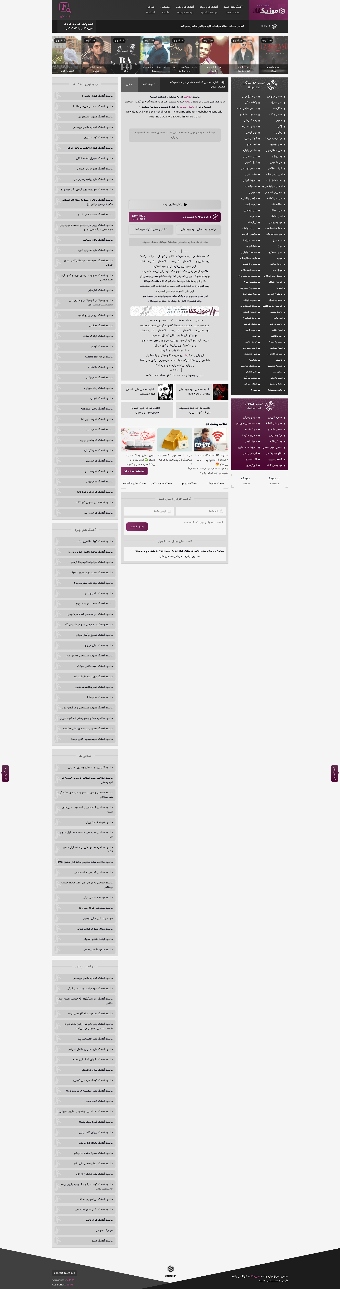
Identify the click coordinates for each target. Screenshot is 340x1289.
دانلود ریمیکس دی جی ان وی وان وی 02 (89, 625)
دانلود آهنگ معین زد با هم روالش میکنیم (88, 729)
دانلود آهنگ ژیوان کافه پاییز (96, 1132)
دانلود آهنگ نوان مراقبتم (97, 1070)
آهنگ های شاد (215, 483)
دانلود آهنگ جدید (102, 1241)
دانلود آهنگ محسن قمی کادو (95, 215)
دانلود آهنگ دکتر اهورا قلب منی (94, 1209)
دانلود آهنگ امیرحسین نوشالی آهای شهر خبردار (88, 263)
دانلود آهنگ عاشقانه (100, 367)
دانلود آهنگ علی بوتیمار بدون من (93, 179)
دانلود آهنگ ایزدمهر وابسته (96, 1199)
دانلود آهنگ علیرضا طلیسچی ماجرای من (90, 656)
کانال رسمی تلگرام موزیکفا (151, 229)
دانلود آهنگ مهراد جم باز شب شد (93, 677)
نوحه (187, 102)
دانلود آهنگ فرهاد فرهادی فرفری (93, 1080)
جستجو (65, 16)
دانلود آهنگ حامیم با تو (99, 593)
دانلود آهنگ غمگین (101, 326)
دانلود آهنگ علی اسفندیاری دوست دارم (89, 1091)
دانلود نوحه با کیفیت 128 (196, 217)
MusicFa (265, 26)
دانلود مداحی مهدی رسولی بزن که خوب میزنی (86, 718)
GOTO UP (170, 1276)
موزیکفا (268, 10)
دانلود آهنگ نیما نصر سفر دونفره (93, 583)
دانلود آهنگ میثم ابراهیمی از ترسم (92, 562)
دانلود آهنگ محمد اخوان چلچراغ (94, 604)
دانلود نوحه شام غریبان (99, 822)
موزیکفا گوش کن (134, 471)
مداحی (129, 85)
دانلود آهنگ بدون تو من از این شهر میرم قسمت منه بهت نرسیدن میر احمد (89, 1026)
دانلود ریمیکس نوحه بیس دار (95, 908)
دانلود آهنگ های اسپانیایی (96, 440)
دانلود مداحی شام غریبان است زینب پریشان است (87, 809)
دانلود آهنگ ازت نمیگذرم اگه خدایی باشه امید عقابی (85, 1001)
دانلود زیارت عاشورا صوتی (98, 939)
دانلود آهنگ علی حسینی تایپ (95, 250)
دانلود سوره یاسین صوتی (98, 949)
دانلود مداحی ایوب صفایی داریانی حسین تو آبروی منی (87, 780)
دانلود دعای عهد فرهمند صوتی (95, 929)
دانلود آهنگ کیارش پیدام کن (95, 117)
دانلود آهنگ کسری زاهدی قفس (94, 687)
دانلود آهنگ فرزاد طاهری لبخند (94, 541)
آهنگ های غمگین (161, 483)
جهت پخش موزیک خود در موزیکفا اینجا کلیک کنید (78, 26)
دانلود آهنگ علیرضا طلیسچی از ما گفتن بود (87, 708)
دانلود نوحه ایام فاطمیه (99, 357)
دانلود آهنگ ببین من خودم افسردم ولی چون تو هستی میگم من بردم (86, 227)
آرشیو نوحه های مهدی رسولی (198, 229)
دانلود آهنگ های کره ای (98, 450)
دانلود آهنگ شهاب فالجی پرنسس (93, 127)
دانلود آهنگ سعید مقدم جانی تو (93, 1153)
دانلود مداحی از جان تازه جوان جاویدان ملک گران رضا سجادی (85, 795)
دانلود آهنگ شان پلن (100, 290)
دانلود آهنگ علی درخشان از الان (94, 1174)
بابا (186, 355)
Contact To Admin (64, 1273)
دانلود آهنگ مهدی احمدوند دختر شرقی (90, 148)
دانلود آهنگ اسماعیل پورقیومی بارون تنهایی (86, 1111)
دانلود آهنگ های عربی (99, 430)
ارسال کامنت (137, 527)
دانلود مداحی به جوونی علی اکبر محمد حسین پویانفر (86, 885)
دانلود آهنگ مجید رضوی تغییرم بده (92, 739)
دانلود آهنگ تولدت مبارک (98, 336)
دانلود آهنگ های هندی (99, 471)
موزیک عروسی (104, 1230)
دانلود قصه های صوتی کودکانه (94, 502)
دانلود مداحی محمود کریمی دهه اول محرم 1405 (88, 849)
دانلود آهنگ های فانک (99, 697)
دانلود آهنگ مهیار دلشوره (97, 96)
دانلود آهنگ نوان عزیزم (99, 645)
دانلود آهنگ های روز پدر (98, 513)
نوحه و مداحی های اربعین (98, 918)
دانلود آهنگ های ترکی (99, 378)
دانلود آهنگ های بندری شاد (96, 419)
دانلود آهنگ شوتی (101, 398)
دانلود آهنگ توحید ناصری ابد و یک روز (90, 552)
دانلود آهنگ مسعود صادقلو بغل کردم (90, 1014)
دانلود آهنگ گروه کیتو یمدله (96, 1122)
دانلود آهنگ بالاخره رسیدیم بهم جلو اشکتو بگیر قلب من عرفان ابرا (87, 202)
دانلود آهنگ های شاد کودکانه (95, 492)
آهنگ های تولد (188, 483)
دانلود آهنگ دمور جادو (99, 1101)
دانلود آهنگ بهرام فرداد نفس (95, 1143)
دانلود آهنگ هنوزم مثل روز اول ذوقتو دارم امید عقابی (87, 277)
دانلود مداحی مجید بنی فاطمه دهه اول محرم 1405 (86, 834)
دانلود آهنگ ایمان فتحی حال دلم (93, 1163)
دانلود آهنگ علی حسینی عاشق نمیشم (90, 1049)
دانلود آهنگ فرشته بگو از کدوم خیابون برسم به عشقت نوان (86, 1186)
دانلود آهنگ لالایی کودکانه (96, 409)
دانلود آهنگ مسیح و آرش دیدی (94, 635)
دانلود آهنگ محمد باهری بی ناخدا (93, 106)
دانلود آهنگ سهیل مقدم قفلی (94, 158)
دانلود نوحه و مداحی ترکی (98, 897)
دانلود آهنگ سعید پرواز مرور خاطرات (91, 573)
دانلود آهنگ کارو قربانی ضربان (95, 169)
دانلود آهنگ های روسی (99, 461)
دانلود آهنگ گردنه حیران (98, 137)
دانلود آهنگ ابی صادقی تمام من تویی (90, 614)
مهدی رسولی (187, 107)
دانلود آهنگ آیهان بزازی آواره (95, 315)
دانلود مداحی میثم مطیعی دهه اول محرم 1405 (85, 862)
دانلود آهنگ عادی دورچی (98, 240)
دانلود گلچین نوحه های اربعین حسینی (90, 767)
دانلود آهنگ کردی (102, 346)
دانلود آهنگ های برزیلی (99, 482)
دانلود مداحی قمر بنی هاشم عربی (93, 872)
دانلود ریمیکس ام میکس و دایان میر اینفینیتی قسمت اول (91, 302)
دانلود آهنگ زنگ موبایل (98, 388)
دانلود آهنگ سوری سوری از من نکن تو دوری (86, 189)
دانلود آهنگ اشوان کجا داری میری (92, 1059)
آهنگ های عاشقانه (134, 483)
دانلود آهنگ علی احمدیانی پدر (95, 1039)
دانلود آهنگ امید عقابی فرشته (95, 666)
